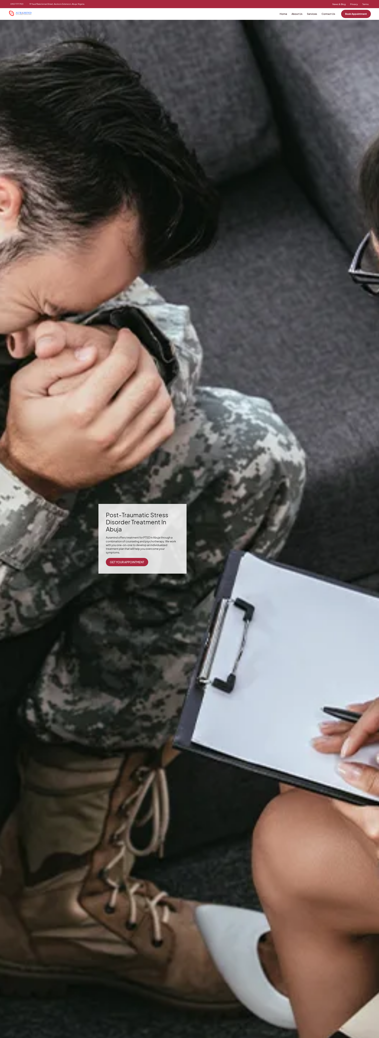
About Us (297, 13)
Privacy (354, 4)
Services (312, 13)
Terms (365, 4)
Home (283, 13)
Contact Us (328, 13)
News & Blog (339, 4)
